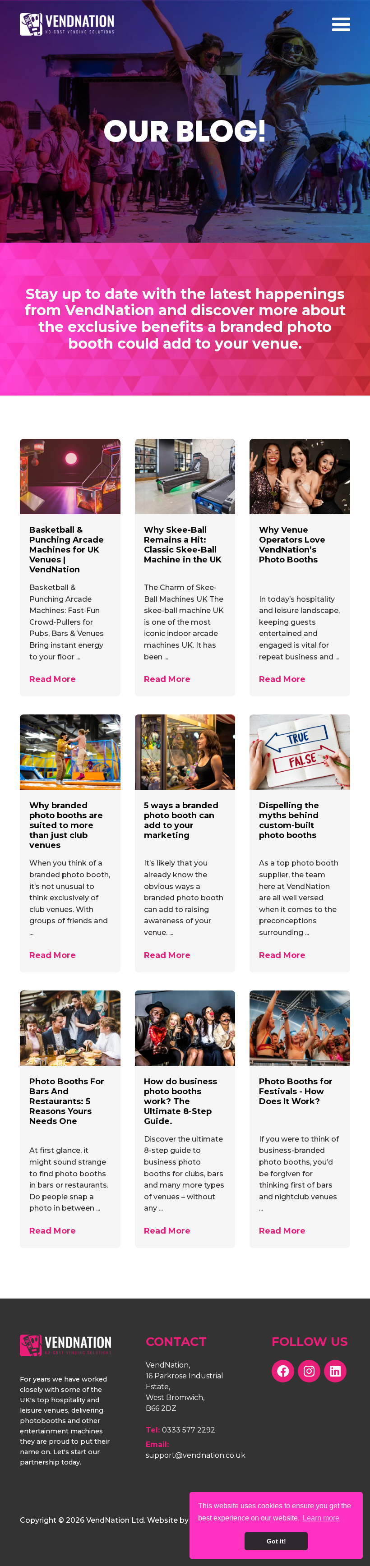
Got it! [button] (276, 1541)
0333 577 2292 (188, 1430)
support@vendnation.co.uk (195, 1455)
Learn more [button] (321, 1518)
